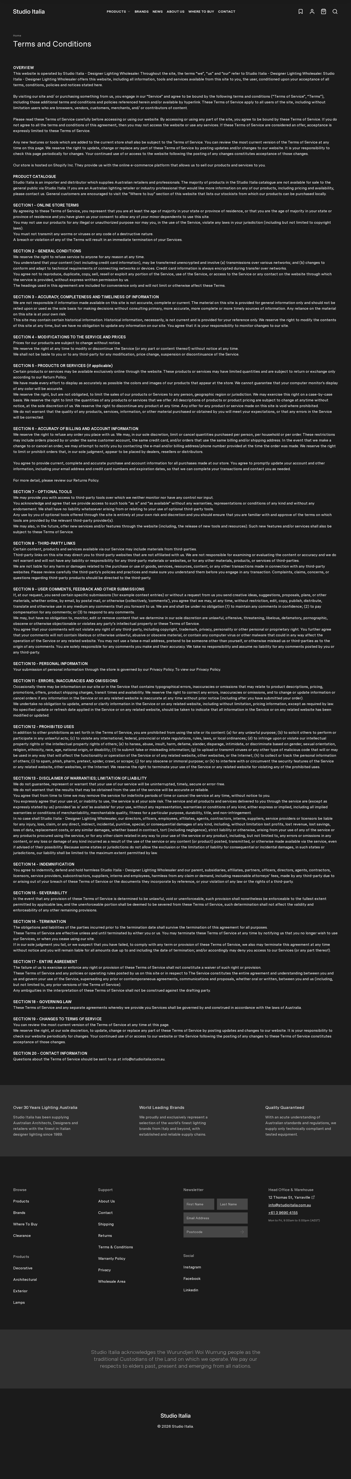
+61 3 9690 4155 (283, 1212)
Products (116, 11)
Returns (105, 1235)
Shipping (106, 1224)
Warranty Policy (111, 1258)
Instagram (192, 1267)
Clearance (22, 1235)
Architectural (25, 1279)
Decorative (22, 1268)
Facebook (192, 1278)
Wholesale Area (111, 1281)
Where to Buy (201, 11)
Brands (142, 11)
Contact (226, 11)
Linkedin (190, 1290)
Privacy (104, 1270)
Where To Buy (25, 1224)
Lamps (19, 1302)
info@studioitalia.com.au (289, 1205)
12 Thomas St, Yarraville (289, 1197)
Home (17, 35)
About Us (176, 11)
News (158, 11)
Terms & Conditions (115, 1247)
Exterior (20, 1291)
